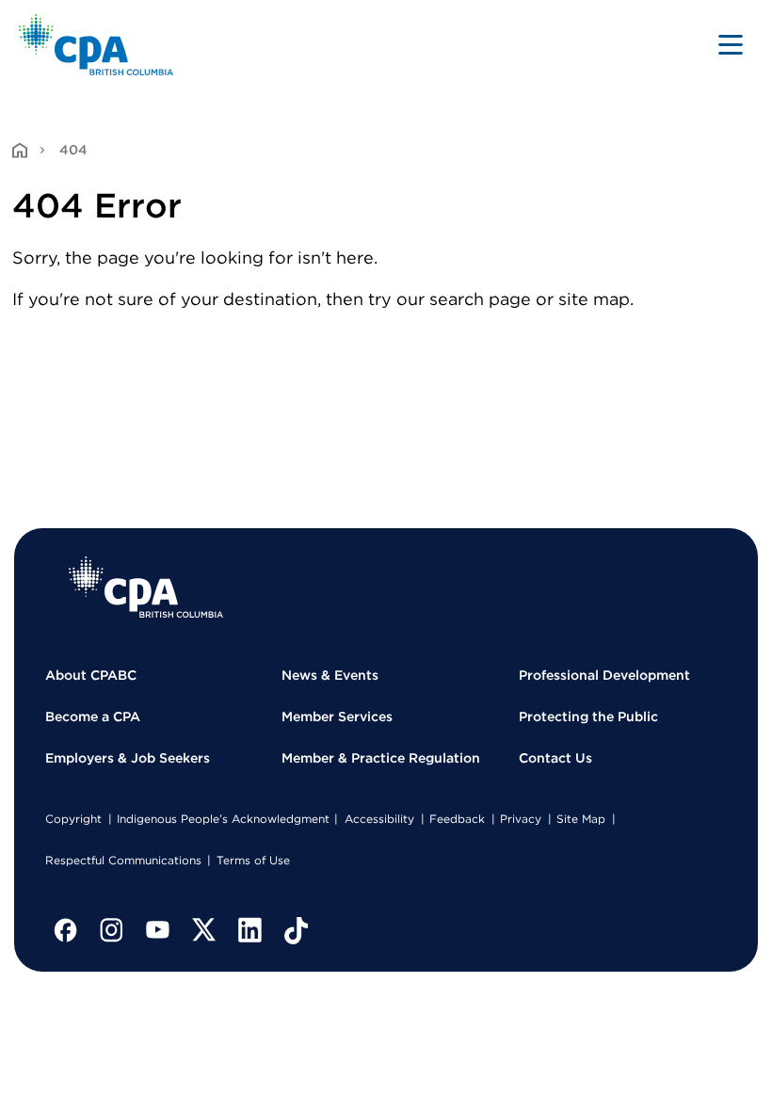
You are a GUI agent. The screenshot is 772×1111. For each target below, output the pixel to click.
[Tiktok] (296, 930)
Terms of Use (253, 860)
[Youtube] (158, 930)
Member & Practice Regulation (380, 757)
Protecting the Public (588, 716)
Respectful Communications (123, 860)
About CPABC (91, 675)
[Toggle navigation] (730, 44)
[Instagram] (112, 930)
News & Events (329, 675)
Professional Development (604, 675)
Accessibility (379, 819)
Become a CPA (92, 716)
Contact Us (555, 757)
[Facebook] (66, 930)
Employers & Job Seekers (127, 757)
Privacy (520, 819)
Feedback (457, 819)
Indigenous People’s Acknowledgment (223, 819)
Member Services (337, 716)
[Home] (146, 587)
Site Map (580, 819)
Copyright (73, 819)
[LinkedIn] (250, 930)
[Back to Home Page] (96, 44)
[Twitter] (204, 930)
